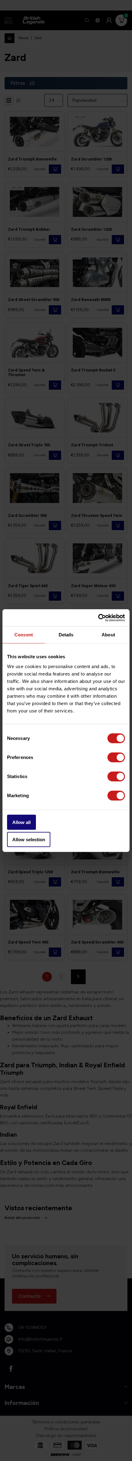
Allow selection (28, 839)
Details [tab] (66, 634)
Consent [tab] (23, 634)
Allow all (21, 822)
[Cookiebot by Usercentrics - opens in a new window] (98, 618)
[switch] (116, 757)
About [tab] (108, 634)
